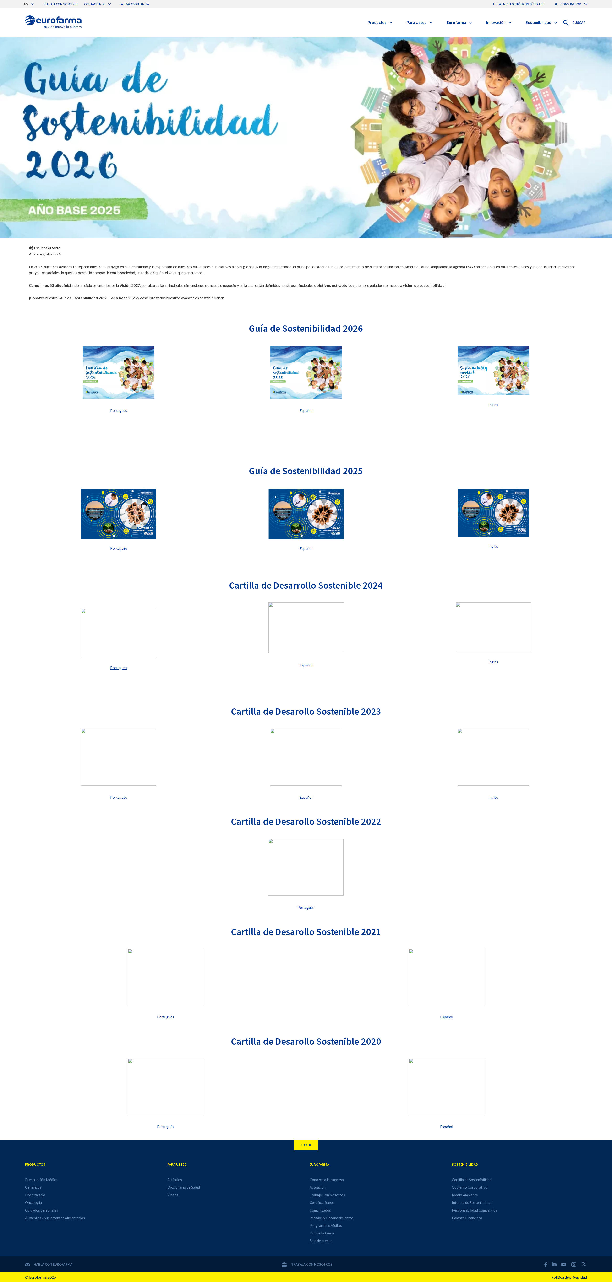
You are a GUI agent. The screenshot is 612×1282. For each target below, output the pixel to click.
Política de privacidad (569, 1277)
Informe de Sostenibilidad (472, 1202)
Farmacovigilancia (134, 4)
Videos (172, 1195)
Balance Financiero (467, 1218)
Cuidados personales (41, 1210)
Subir (306, 1145)
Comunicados (320, 1210)
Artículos (174, 1179)
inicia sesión (512, 4)
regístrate (535, 4)
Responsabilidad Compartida (474, 1210)
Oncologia (33, 1202)
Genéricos (33, 1187)
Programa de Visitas (326, 1225)
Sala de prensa (321, 1241)
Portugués (118, 410)
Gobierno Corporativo (469, 1187)
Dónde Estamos (322, 1233)
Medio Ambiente (465, 1195)
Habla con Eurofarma (53, 1264)
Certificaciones (322, 1202)
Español (306, 410)
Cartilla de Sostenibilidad (472, 1179)
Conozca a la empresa (327, 1179)
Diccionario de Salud (183, 1187)
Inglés (493, 404)
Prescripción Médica (41, 1179)
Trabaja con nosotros (60, 4)
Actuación (318, 1187)
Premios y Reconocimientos (332, 1218)
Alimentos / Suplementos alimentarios (55, 1218)
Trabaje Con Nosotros (327, 1195)
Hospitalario (35, 1195)
